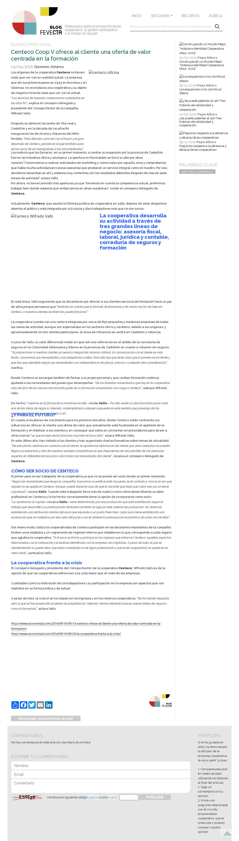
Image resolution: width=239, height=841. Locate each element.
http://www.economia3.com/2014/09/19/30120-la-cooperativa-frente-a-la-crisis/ (66, 634)
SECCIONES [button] (160, 16)
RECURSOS (191, 16)
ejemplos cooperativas (197, 171)
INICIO (137, 16)
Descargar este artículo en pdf (45, 718)
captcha (93, 797)
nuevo (112, 797)
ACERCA (215, 16)
